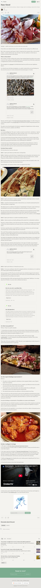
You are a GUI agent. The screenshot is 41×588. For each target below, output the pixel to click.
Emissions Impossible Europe (22, 451)
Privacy (18, 580)
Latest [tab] (5, 538)
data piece (9, 458)
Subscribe (33, 1)
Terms (21, 580)
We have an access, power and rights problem (9, 557)
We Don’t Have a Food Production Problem (10, 556)
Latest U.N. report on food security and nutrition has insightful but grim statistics (16, 550)
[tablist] (5, 525)
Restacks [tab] (7, 525)
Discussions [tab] (9, 538)
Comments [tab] (3, 525)
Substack (15, 585)
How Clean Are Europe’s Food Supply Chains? (19, 446)
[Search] (39, 539)
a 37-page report (15, 122)
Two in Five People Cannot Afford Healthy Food (11, 549)
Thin (6, 545)
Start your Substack (17, 583)
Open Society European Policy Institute (22, 121)
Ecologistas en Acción (5, 213)
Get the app (26, 583)
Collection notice (26, 580)
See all (3, 562)
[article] (20, 544)
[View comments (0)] (6, 13)
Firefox (38, 213)
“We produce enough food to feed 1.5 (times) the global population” (16, 541)
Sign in (38, 1)
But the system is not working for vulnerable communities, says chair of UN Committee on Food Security (17, 544)
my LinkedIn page (12, 492)
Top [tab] (2, 538)
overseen (11, 64)
